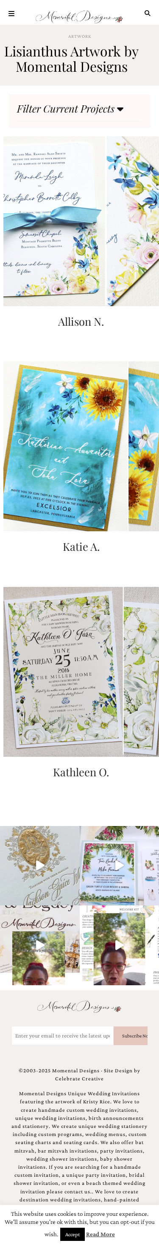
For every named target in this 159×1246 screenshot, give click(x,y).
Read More (100, 1234)
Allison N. (81, 321)
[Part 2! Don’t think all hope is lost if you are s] (40, 945)
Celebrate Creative (79, 1079)
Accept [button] (72, 1234)
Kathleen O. (81, 771)
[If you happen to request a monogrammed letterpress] (40, 866)
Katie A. (81, 546)
